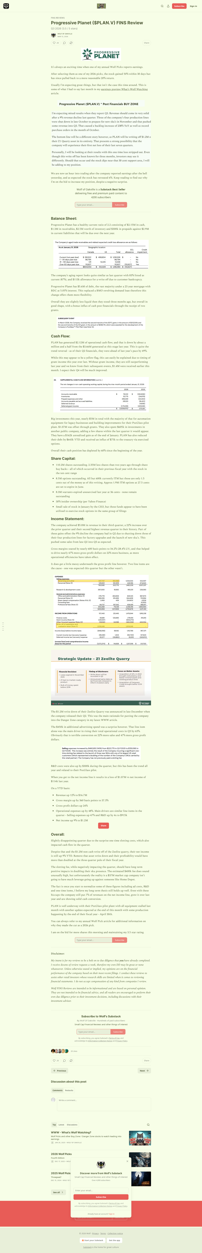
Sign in (193, 6)
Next (142, 1070)
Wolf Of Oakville (65, 34)
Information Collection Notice (100, 1206)
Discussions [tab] (72, 1124)
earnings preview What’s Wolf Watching (124, 89)
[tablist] (63, 1090)
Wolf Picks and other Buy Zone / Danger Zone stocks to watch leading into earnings (86, 1137)
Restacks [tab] (69, 1090)
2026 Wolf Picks (61, 1154)
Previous (61, 1070)
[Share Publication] (168, 6)
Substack (87, 1247)
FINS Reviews (58, 18)
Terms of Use (114, 1203)
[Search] (162, 6)
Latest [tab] (61, 1124)
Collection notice (115, 1233)
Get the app (114, 1240)
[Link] (47, 218)
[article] (101, 1139)
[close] (127, 1161)
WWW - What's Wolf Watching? (71, 1132)
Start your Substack (93, 1240)
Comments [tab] (57, 1090)
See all (56, 1192)
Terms (103, 1233)
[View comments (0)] (64, 43)
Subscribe (179, 6)
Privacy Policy (121, 1206)
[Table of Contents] (3, 626)
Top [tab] (54, 1124)
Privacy (95, 1233)
